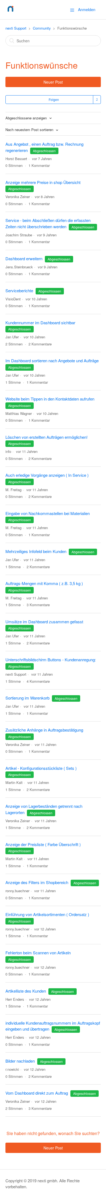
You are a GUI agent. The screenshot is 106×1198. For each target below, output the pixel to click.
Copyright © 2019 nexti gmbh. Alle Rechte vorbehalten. (42, 1184)
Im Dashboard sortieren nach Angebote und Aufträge (52, 360)
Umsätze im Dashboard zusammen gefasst (44, 621)
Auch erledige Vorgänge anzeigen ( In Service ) (47, 475)
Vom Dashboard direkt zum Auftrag (36, 1093)
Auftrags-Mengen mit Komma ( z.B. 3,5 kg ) (44, 583)
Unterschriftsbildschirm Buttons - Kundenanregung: (50, 659)
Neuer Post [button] (53, 82)
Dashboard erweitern (23, 258)
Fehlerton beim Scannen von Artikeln (38, 952)
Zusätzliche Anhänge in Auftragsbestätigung (44, 730)
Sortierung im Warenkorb (27, 698)
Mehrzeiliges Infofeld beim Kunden (35, 551)
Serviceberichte (19, 290)
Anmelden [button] (86, 9)
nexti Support (15, 28)
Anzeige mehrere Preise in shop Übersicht (42, 182)
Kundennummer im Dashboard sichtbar (40, 322)
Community (42, 28)
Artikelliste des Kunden (25, 991)
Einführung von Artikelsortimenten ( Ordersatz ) (47, 914)
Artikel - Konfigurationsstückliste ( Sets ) (41, 768)
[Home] (10, 12)
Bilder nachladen (20, 1061)
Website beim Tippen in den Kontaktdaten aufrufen (49, 399)
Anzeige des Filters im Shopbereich (36, 882)
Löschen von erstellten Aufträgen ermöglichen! (46, 437)
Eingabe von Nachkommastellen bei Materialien (47, 513)
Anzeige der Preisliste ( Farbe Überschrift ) (43, 844)
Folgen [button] (54, 99)
